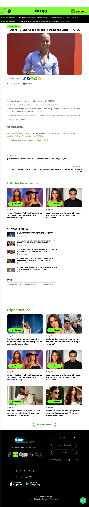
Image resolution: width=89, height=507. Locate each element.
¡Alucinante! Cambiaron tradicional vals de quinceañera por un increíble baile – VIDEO (47, 170)
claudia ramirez (48, 284)
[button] (74, 183)
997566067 (75, 460)
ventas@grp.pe (56, 460)
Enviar (64, 452)
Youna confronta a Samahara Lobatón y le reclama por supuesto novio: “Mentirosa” (63, 215)
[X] (28, 78)
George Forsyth (14, 284)
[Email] (35, 78)
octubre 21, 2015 (41, 140)
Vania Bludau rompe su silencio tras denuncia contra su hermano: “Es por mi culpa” (63, 341)
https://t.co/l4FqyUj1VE (15, 136)
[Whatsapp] (32, 78)
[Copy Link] (39, 78)
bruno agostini (31, 284)
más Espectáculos (44, 424)
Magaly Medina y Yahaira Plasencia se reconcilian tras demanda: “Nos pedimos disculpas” (24, 215)
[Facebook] (24, 78)
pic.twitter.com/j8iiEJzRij (34, 136)
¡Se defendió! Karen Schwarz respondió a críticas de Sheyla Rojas (32, 105)
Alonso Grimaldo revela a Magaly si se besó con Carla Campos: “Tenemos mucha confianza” (64, 413)
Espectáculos (13, 26)
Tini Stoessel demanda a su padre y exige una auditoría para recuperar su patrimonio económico (35, 234)
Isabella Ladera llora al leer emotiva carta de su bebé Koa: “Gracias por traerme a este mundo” (23, 413)
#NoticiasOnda (12, 134)
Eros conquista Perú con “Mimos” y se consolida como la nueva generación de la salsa (37, 268)
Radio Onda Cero (15, 84)
